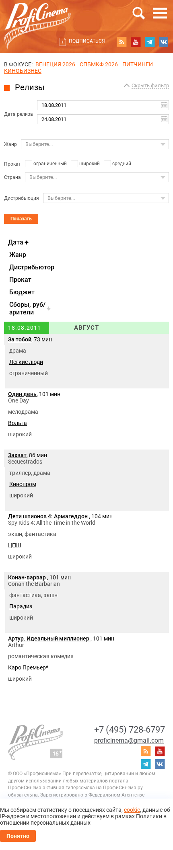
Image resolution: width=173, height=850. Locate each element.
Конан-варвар (27, 577)
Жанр (10, 144)
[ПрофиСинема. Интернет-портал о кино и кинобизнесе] (37, 17)
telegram (149, 41)
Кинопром (22, 484)
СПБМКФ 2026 (99, 64)
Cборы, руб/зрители (27, 308)
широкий (89, 163)
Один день (22, 394)
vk (163, 41)
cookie (132, 810)
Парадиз (20, 606)
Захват (17, 455)
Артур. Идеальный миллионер (49, 638)
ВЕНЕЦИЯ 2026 (55, 64)
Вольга (17, 423)
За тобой (19, 339)
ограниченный (50, 163)
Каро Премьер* (28, 667)
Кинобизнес (22, 71)
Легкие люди (26, 362)
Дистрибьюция (21, 198)
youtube (135, 41)
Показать (21, 219)
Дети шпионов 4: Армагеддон (48, 516)
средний (121, 163)
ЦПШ (14, 545)
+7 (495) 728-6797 (129, 730)
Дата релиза (18, 114)
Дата (15, 242)
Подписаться (87, 41)
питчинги (137, 64)
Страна (12, 177)
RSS (121, 41)
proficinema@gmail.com (129, 740)
